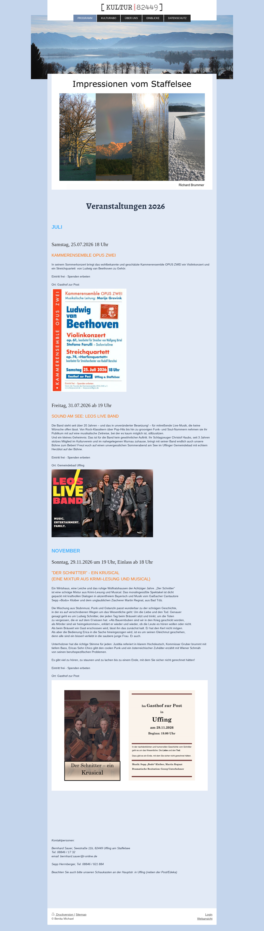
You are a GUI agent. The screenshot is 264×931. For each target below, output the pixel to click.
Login (208, 914)
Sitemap (81, 914)
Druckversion (64, 914)
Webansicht (204, 918)
